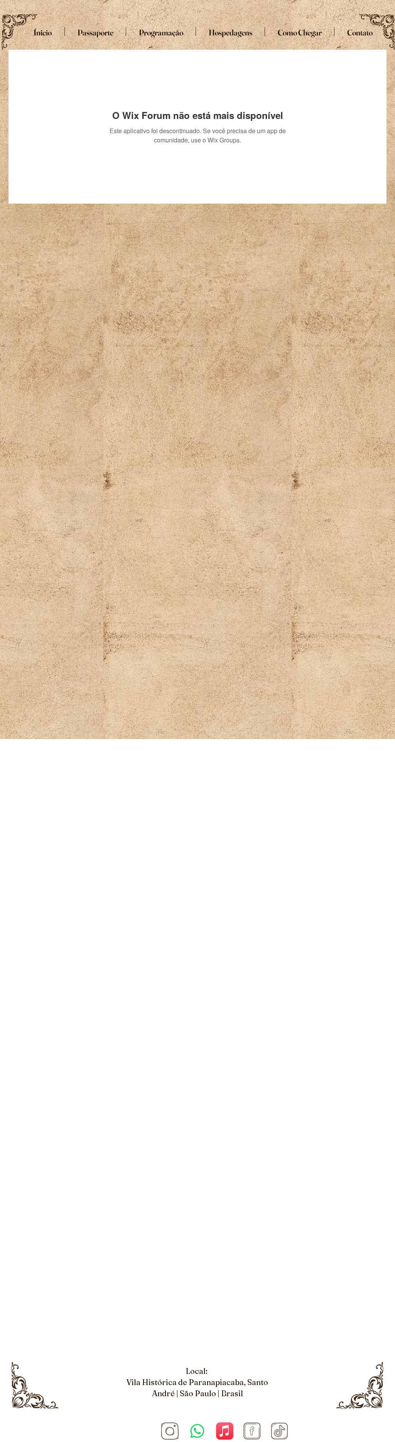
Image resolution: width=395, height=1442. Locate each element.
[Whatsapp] (197, 1431)
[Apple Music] (224, 1431)
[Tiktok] (279, 1431)
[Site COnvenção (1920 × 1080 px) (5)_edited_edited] (170, 1431)
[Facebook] (252, 1431)
